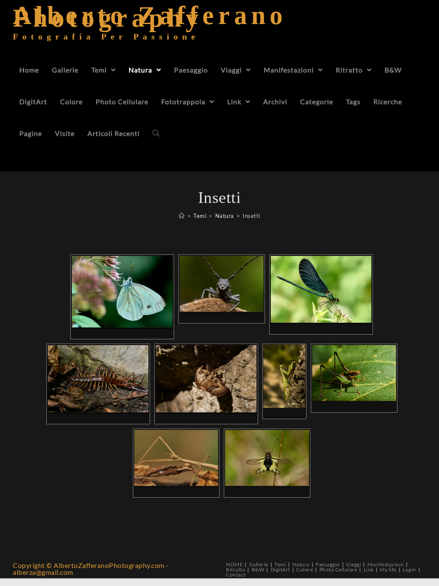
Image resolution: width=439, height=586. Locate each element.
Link (369, 569)
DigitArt (280, 569)
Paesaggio (328, 564)
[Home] (182, 215)
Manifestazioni (385, 564)
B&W (258, 569)
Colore (304, 569)
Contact (236, 574)
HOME (234, 564)
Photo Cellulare (338, 569)
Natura (301, 564)
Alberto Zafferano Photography (150, 27)
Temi (280, 564)
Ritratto (235, 569)
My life (388, 569)
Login (409, 569)
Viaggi (353, 564)
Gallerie (258, 564)
